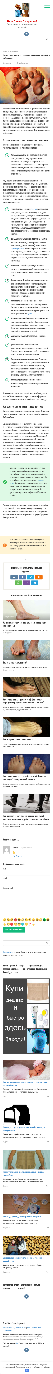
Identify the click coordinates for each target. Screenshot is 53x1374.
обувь (12, 483)
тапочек (34, 209)
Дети (4, 1096)
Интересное (6, 1272)
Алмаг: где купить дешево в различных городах (22, 1217)
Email (5, 879)
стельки (40, 480)
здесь (30, 314)
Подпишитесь (8, 952)
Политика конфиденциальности (14, 1328)
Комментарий (8, 888)
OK (27, 1370)
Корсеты (5, 1186)
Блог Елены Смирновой (22, 21)
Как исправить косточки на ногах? (19, 739)
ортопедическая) (17, 249)
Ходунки (5, 1142)
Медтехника (7, 1228)
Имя (4, 869)
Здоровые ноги (8, 63)
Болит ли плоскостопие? (15, 662)
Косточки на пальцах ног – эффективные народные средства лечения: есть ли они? (23, 701)
